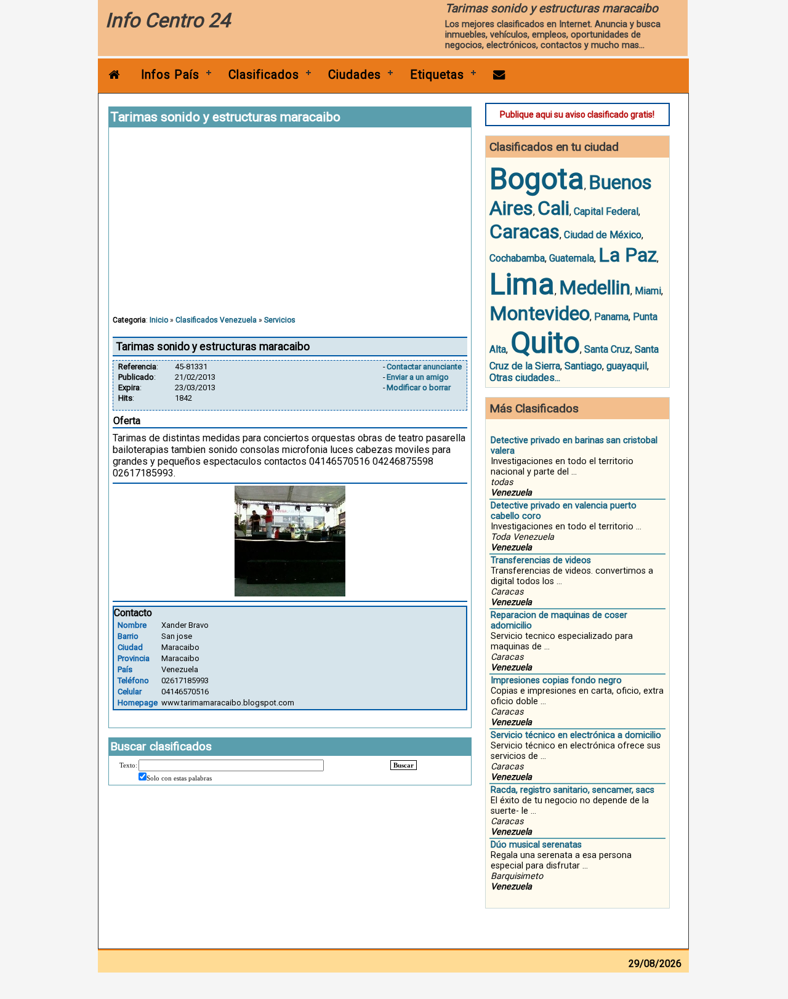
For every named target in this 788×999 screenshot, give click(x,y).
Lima (522, 284)
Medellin (594, 287)
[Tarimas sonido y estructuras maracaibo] (290, 593)
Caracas (524, 231)
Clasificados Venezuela (216, 320)
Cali (553, 208)
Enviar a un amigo (418, 377)
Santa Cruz (607, 349)
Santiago (583, 366)
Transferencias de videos (541, 560)
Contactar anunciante (424, 366)
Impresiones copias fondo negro (556, 680)
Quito (545, 342)
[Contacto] (499, 74)
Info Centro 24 (167, 20)
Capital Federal (606, 211)
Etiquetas (437, 75)
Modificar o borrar (419, 387)
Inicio (159, 320)
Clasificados (263, 75)
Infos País (170, 75)
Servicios (280, 320)
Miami (648, 291)
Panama (611, 317)
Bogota (536, 178)
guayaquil (626, 366)
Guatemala (571, 258)
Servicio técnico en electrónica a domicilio (576, 735)
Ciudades (354, 75)
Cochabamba (517, 258)
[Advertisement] (290, 227)
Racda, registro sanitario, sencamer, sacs (572, 790)
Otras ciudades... (524, 377)
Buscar (403, 765)
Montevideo (539, 313)
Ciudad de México (602, 235)
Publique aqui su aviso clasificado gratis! (577, 114)
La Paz (627, 255)
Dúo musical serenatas (536, 845)
